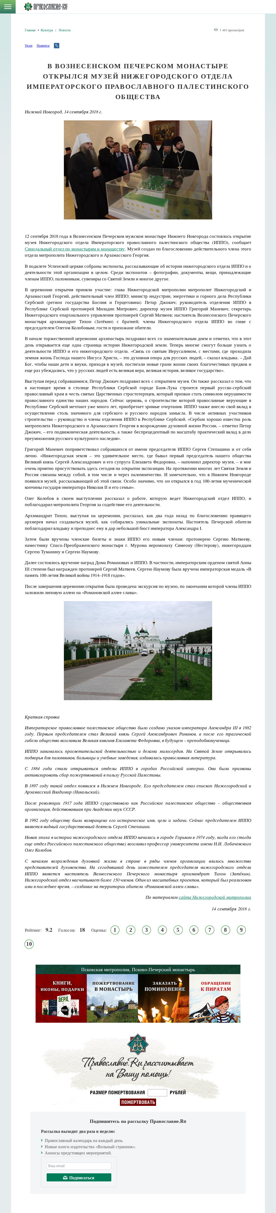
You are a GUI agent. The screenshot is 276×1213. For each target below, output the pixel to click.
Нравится (43, 45)
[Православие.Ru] (45, 6)
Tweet (28, 45)
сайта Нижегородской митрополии (215, 897)
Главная (30, 30)
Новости (64, 30)
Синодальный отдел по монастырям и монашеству (75, 249)
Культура (47, 30)
